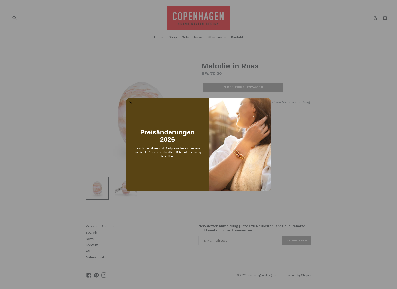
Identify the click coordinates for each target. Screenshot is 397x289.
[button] (131, 103)
